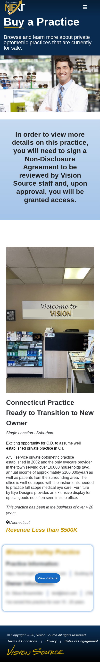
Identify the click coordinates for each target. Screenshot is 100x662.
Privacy (51, 641)
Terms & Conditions (22, 641)
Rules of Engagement (81, 641)
